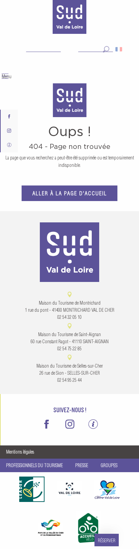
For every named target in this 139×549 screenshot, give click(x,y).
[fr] (119, 49)
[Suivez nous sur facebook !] (9, 117)
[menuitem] (69, 101)
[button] (106, 49)
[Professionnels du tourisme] (9, 145)
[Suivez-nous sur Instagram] (9, 131)
